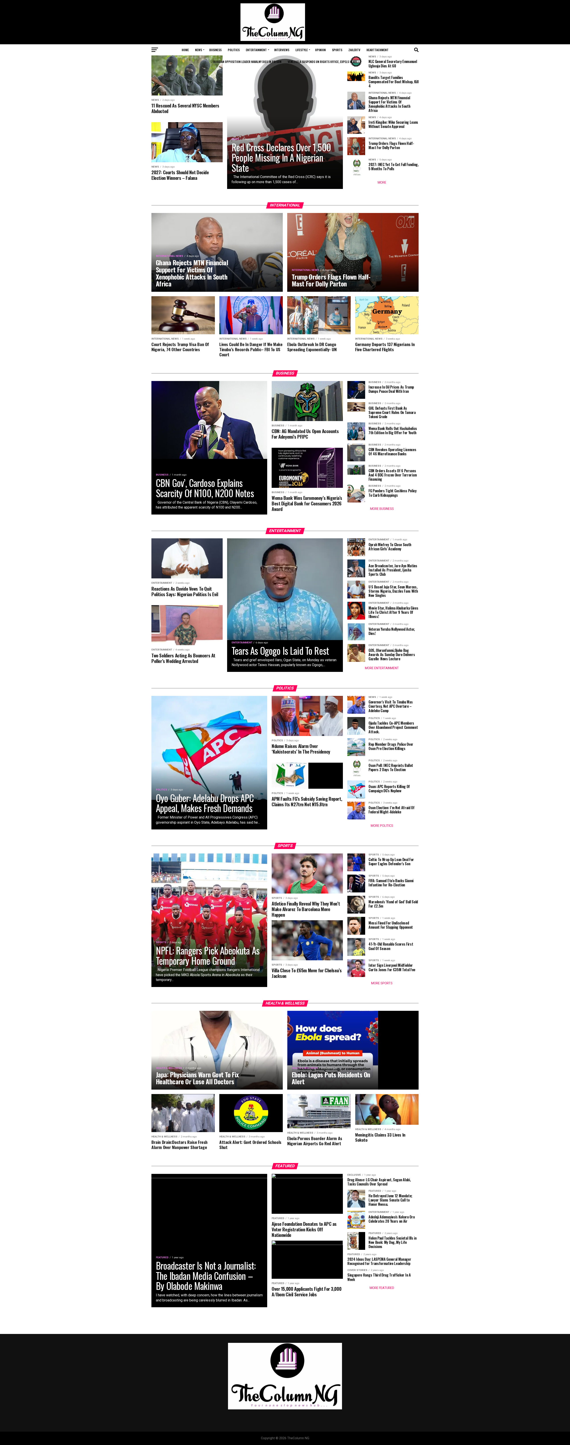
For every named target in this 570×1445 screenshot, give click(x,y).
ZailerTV (354, 49)
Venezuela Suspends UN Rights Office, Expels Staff (322, 61)
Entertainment (256, 49)
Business (215, 49)
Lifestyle (301, 49)
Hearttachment (377, 49)
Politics (234, 49)
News (198, 49)
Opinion (320, 49)
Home (185, 49)
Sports (337, 49)
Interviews (281, 49)
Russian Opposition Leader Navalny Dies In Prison (247, 61)
